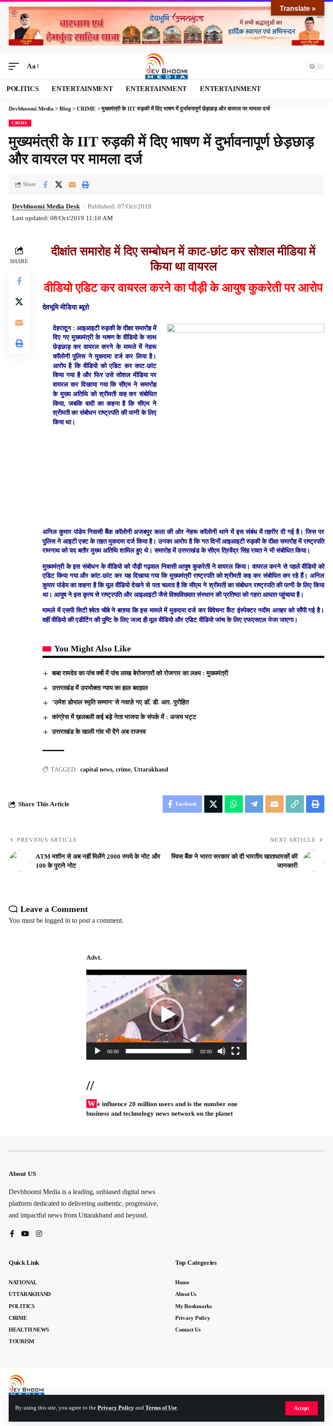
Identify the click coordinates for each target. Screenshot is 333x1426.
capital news (96, 769)
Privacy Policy (116, 1408)
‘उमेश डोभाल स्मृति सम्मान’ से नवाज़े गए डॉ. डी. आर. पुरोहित (120, 702)
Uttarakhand (151, 769)
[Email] (72, 185)
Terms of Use (161, 1408)
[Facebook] (12, 1234)
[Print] (85, 185)
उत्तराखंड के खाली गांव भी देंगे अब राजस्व (99, 731)
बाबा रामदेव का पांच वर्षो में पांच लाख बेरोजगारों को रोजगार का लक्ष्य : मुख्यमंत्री (140, 673)
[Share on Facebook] (45, 185)
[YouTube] (25, 1234)
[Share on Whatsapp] (234, 804)
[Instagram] (39, 1234)
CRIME (20, 122)
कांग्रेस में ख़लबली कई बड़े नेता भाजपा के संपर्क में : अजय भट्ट (124, 716)
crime (123, 769)
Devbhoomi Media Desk (46, 206)
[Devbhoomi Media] (166, 66)
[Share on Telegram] (254, 804)
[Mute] (221, 1051)
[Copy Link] (295, 804)
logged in (57, 920)
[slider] (159, 1051)
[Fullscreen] (235, 1051)
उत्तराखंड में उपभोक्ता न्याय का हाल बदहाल (100, 687)
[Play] (97, 1051)
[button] (301, 1408)
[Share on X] (58, 185)
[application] (166, 1015)
